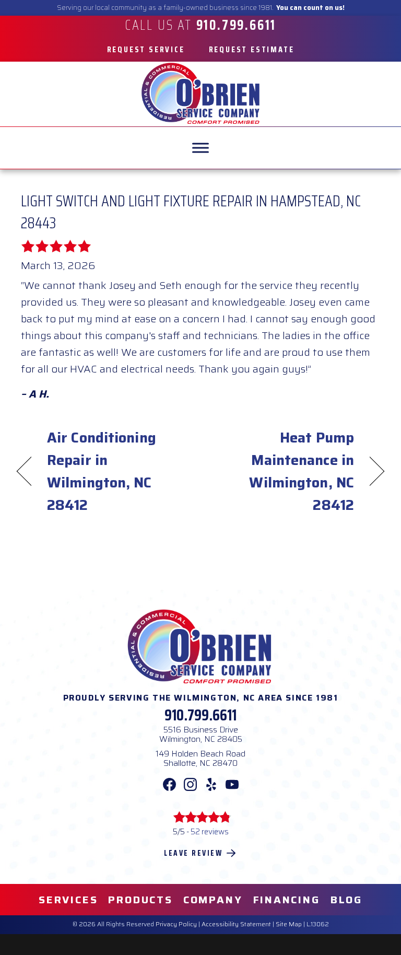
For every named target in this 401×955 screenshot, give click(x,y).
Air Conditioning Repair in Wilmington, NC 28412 (101, 471)
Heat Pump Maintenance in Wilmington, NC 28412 (282, 471)
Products (140, 899)
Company (213, 899)
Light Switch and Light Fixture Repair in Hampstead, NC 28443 (191, 212)
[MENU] (200, 147)
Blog (346, 899)
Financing (286, 899)
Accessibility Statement (236, 924)
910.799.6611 (200, 715)
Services (68, 899)
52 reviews (210, 831)
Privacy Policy (176, 924)
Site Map (289, 924)
